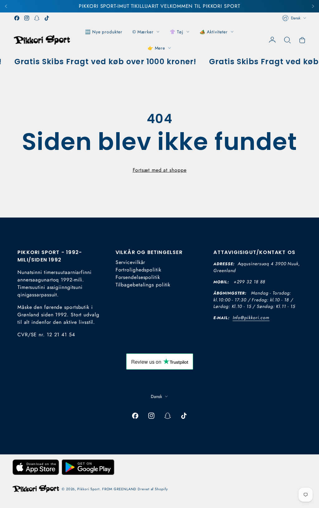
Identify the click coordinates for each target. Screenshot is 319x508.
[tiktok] (46, 18)
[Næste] (313, 6)
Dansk (295, 18)
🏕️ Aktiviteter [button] (214, 32)
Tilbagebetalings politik (143, 284)
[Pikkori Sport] (42, 39)
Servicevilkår (130, 262)
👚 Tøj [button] (177, 32)
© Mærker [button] (143, 32)
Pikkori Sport (88, 488)
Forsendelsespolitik (138, 277)
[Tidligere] (6, 6)
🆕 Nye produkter (103, 32)
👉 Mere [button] (156, 48)
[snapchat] (36, 18)
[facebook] (17, 18)
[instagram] (27, 18)
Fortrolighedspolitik (138, 269)
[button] (287, 40)
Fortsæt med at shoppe (160, 170)
